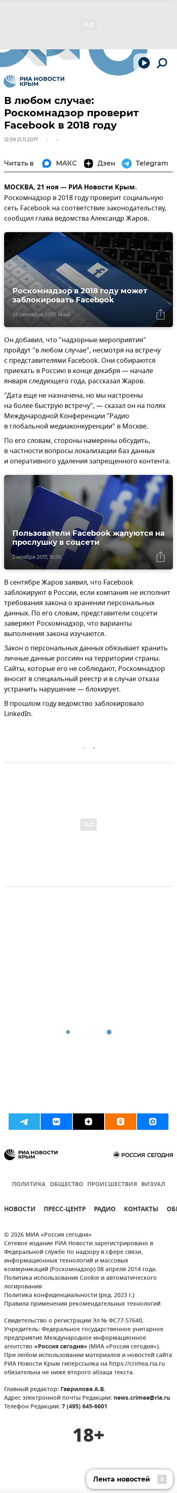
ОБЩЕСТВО (66, 1184)
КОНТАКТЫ (141, 1210)
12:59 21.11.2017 (21, 139)
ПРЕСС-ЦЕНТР (65, 1210)
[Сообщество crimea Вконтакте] (56, 1121)
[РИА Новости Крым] (34, 81)
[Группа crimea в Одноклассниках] (120, 1121)
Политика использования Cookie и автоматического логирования (80, 1283)
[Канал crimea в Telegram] (24, 1121)
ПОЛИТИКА (29, 1184)
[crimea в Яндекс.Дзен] (88, 1121)
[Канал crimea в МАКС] (152, 1121)
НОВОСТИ (19, 1210)
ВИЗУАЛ (153, 1184)
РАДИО (105, 1210)
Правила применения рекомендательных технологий (82, 1304)
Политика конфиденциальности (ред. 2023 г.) (69, 1295)
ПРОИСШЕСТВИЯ (112, 1184)
